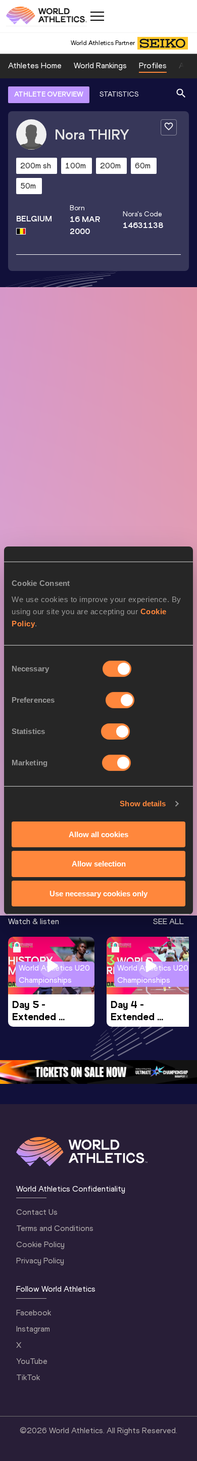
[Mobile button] (97, 16)
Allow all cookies (98, 834)
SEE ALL (168, 921)
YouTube (31, 1361)
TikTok (28, 1377)
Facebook (33, 1312)
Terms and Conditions (54, 1228)
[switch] (120, 700)
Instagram (33, 1329)
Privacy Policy (40, 1260)
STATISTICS (119, 94)
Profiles (153, 65)
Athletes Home (35, 65)
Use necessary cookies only (98, 893)
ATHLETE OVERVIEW (48, 94)
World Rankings (100, 65)
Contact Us (37, 1212)
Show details (143, 803)
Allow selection (99, 863)
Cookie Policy (40, 1244)
